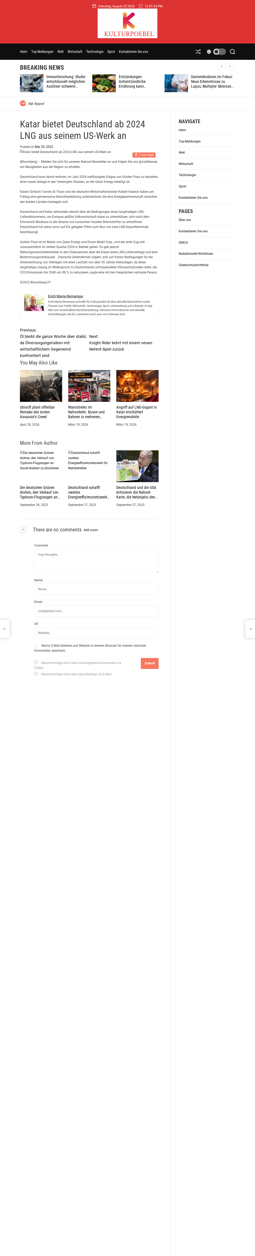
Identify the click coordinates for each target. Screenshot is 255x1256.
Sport (111, 51)
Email (38, 602)
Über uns (185, 220)
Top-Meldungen (42, 51)
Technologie (94, 51)
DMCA (183, 242)
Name (38, 580)
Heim (23, 51)
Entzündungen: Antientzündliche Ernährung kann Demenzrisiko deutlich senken (136, 86)
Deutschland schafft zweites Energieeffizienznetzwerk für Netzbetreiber (87, 494)
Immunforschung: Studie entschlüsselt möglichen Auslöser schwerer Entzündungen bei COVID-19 (66, 86)
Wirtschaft (75, 51)
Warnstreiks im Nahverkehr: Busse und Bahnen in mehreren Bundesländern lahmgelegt (86, 417)
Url (36, 624)
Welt (60, 51)
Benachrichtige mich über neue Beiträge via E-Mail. (76, 674)
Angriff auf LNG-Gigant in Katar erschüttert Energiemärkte (136, 412)
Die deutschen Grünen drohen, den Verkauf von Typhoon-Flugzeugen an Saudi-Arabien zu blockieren (39, 497)
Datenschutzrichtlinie (193, 265)
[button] (229, 66)
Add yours (91, 530)
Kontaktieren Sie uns (133, 51)
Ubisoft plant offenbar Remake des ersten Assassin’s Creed (37, 412)
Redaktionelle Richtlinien (196, 254)
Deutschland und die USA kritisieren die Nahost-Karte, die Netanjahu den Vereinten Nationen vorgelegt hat (136, 497)
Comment (41, 546)
